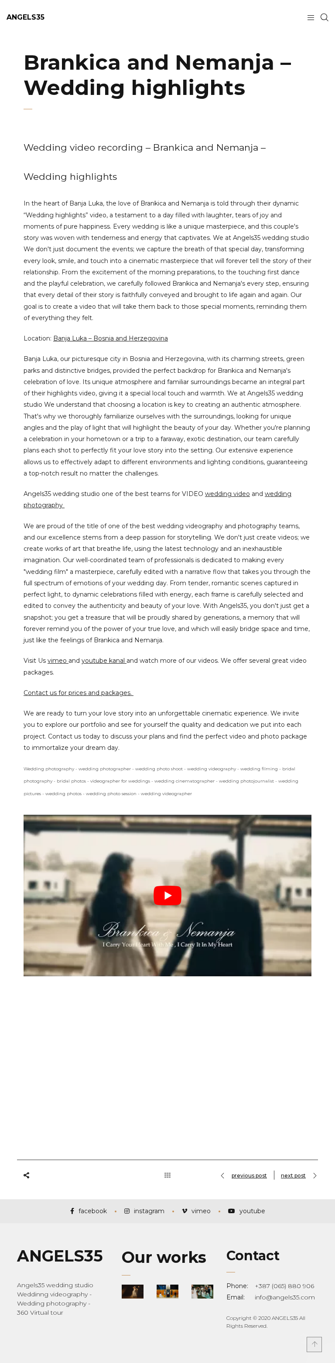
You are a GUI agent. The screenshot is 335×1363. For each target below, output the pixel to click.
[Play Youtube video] (167, 895)
